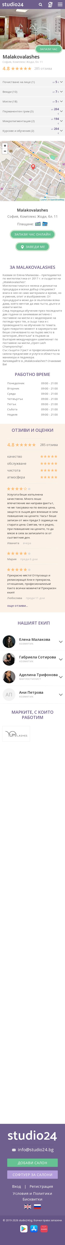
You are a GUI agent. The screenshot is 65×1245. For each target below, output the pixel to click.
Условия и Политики (32, 1193)
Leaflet (44, 199)
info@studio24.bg (36, 1149)
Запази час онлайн (32, 234)
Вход (16, 1186)
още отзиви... (17, 606)
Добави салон (32, 1163)
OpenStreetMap (57, 199)
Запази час (48, 49)
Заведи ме (35, 247)
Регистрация (41, 1186)
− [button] (5, 151)
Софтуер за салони (33, 1174)
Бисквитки (32, 1199)
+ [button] (5, 145)
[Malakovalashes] (27, 1206)
